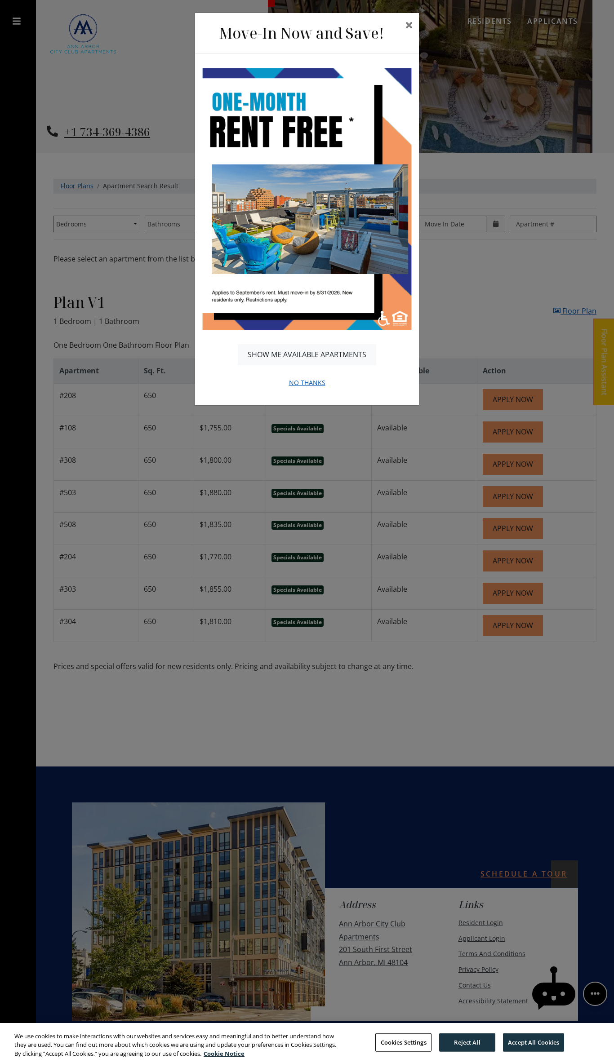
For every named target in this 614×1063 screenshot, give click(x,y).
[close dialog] (408, 26)
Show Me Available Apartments (307, 354)
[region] (307, 1043)
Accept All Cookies (533, 1042)
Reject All (467, 1042)
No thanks (307, 382)
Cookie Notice (224, 1054)
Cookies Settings (404, 1042)
